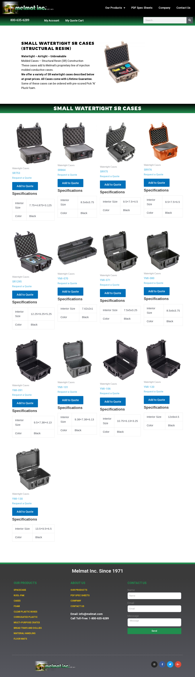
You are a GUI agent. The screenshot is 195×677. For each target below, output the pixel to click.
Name (131, 590)
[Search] (189, 20)
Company (164, 7)
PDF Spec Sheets (141, 7)
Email (131, 603)
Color (18, 216)
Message (133, 615)
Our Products (113, 7)
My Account (51, 20)
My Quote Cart (74, 20)
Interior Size (110, 201)
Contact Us (183, 7)
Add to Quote (25, 186)
